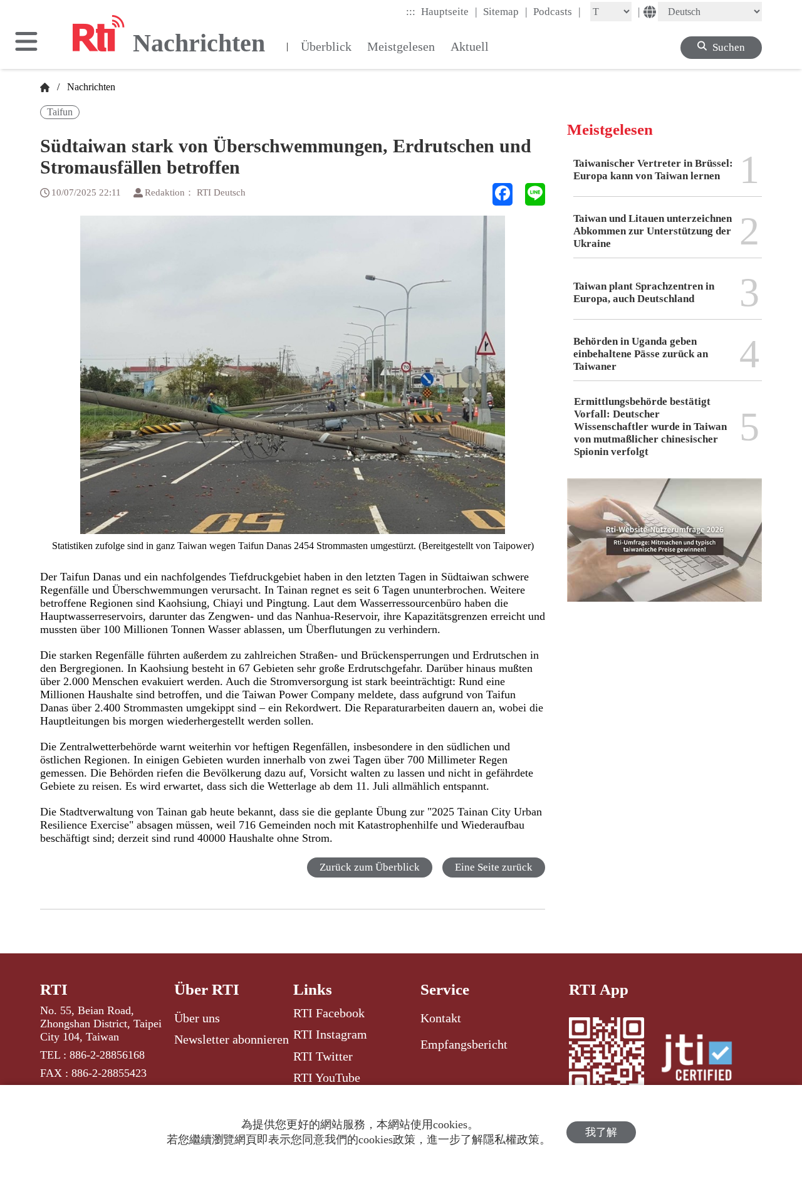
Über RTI (206, 989)
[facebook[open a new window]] (502, 194)
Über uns (197, 1018)
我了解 (601, 1132)
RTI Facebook (329, 1013)
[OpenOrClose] (26, 42)
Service (444, 989)
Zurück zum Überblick (370, 867)
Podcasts (557, 11)
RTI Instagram (330, 1034)
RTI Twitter (323, 1056)
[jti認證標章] (704, 1059)
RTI (54, 989)
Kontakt (440, 1018)
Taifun (60, 112)
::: (410, 12)
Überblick (326, 46)
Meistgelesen (401, 46)
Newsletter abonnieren (231, 1039)
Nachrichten (88, 86)
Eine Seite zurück (494, 867)
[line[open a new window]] (535, 194)
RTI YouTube (326, 1077)
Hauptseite (449, 11)
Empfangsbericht (464, 1044)
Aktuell (469, 46)
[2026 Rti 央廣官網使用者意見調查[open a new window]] (664, 549)
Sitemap (505, 11)
